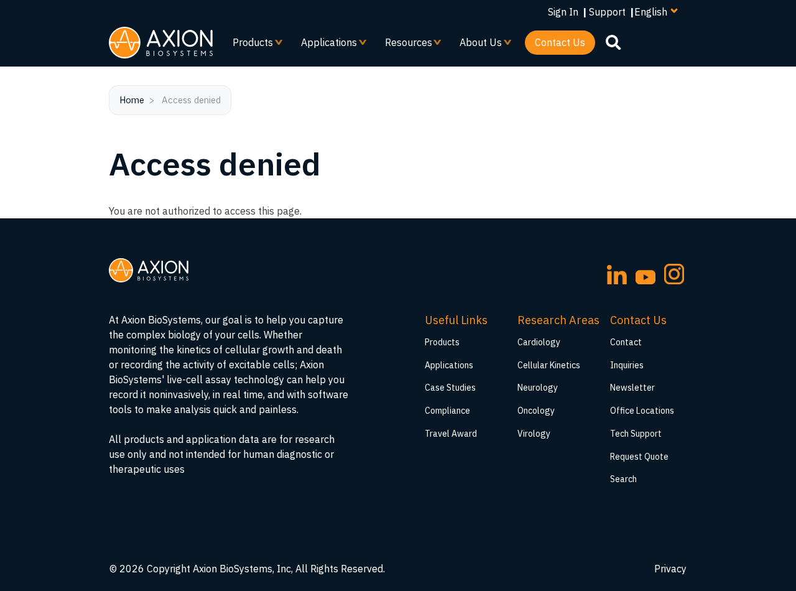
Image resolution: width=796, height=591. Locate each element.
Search (623, 479)
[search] (613, 41)
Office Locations (642, 410)
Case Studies (450, 387)
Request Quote (639, 456)
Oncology (536, 410)
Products (248, 45)
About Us (476, 45)
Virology (533, 433)
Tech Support (636, 433)
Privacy (670, 568)
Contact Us (560, 42)
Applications (324, 45)
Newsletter (632, 387)
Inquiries (627, 365)
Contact (626, 342)
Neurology (537, 387)
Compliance (447, 410)
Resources (403, 45)
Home (131, 100)
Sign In (563, 12)
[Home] (161, 43)
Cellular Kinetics (548, 365)
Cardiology (538, 342)
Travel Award (451, 433)
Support (607, 12)
